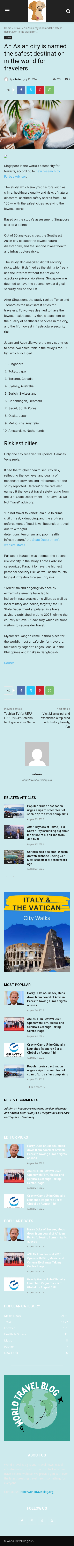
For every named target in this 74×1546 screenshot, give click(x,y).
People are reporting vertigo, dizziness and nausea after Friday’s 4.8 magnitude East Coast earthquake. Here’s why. (36, 1113)
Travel (17, 28)
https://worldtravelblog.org (37, 780)
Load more (35, 1087)
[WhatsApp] (49, 90)
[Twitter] (31, 90)
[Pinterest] (40, 90)
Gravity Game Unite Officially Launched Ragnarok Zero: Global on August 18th (46, 1048)
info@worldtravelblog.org (36, 1492)
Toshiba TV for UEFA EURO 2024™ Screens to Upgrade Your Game (19, 718)
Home (7, 28)
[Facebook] (21, 90)
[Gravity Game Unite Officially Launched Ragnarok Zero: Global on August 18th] (14, 1050)
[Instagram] (32, 1521)
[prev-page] (6, 876)
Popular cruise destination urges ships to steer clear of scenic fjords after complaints (47, 810)
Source (9, 663)
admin (17, 79)
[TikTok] (42, 1521)
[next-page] (13, 876)
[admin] (6, 79)
